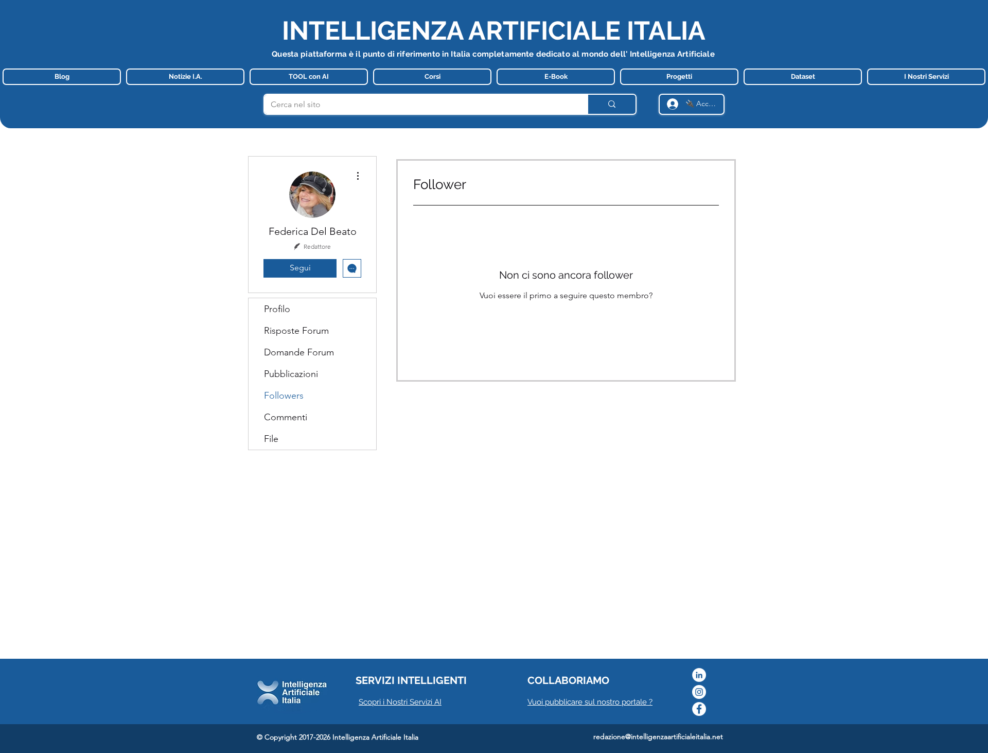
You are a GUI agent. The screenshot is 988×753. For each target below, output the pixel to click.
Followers (284, 395)
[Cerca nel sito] (611, 104)
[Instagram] (699, 692)
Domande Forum (299, 352)
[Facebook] (699, 709)
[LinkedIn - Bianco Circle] (699, 675)
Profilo (277, 309)
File (271, 438)
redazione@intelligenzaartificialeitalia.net (658, 736)
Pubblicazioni (291, 374)
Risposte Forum (296, 330)
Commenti (285, 417)
